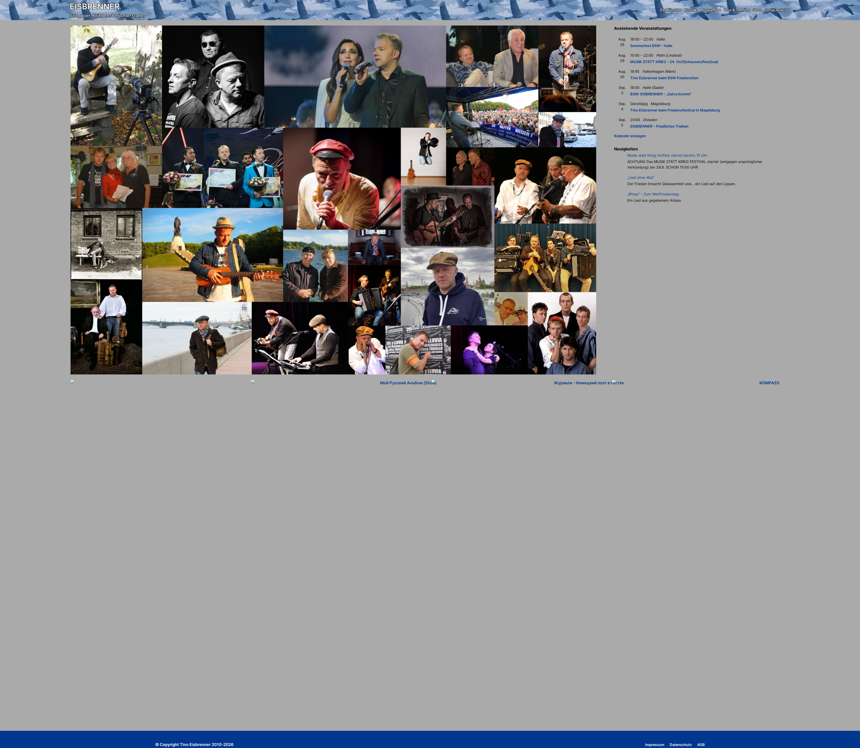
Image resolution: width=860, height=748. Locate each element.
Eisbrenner (95, 6)
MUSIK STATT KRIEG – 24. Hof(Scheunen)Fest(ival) (674, 62)
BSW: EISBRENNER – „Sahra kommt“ (661, 94)
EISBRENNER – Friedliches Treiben (659, 126)
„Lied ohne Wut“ (640, 177)
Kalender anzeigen (630, 136)
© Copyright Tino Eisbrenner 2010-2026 (194, 744)
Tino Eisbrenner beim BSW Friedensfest (664, 78)
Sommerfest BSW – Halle (651, 45)
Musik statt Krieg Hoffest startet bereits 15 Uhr (667, 155)
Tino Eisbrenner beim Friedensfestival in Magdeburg (675, 110)
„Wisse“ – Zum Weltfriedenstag (653, 194)
